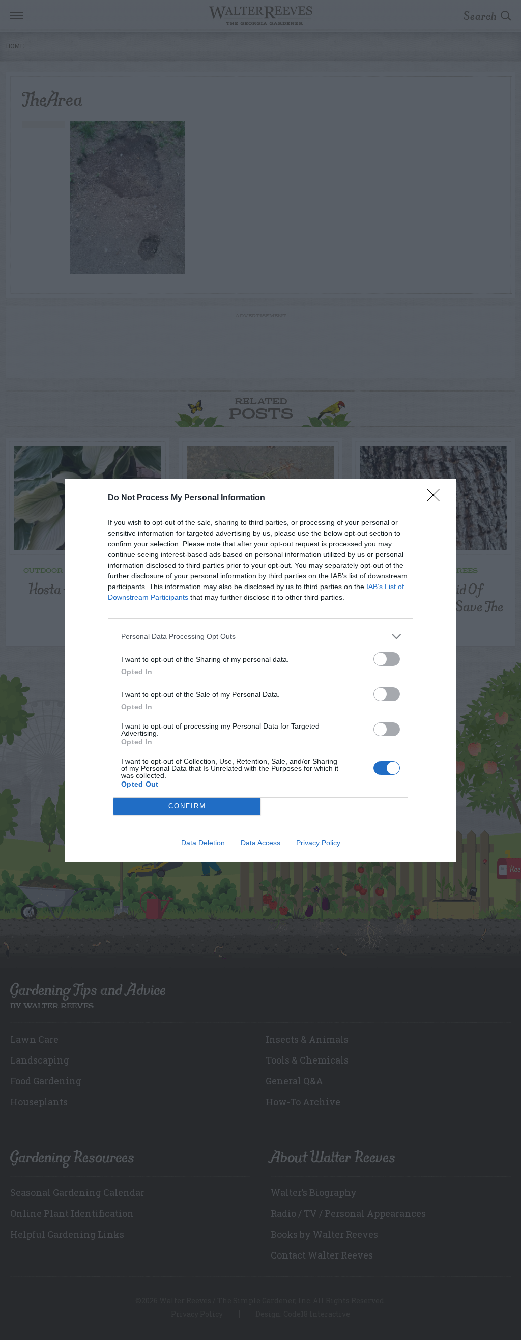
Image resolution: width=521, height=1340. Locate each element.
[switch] (386, 659)
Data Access (260, 843)
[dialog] (260, 670)
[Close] (436, 498)
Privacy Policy (318, 843)
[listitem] (260, 636)
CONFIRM (187, 806)
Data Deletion (203, 843)
